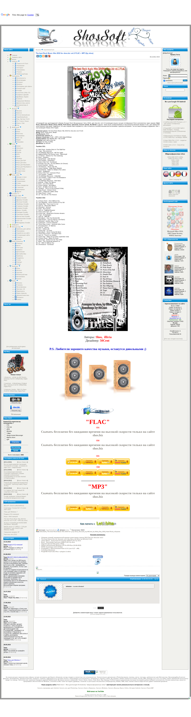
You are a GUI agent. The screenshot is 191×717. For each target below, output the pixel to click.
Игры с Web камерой (11, 516)
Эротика (19, 272)
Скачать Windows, (102, 688)
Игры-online (16, 175)
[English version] (166, 176)
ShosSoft (43, 531)
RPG (18, 154)
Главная (14, 55)
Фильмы (19, 283)
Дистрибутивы (21, 254)
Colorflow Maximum (48, 550)
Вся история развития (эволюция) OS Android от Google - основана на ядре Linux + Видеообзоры (15, 465)
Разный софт (21, 88)
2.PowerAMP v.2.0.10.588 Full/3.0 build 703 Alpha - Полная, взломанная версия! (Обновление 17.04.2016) (174, 130)
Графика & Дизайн (23, 94)
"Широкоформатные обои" (96, 684)
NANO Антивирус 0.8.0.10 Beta (52, 547)
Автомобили (21, 276)
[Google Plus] (49, 56)
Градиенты (20, 258)
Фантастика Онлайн (23, 216)
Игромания (20, 65)
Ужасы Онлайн (22, 198)
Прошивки (20, 142)
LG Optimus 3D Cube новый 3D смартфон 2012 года (14, 491)
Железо (19, 270)
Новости (14, 61)
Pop (18, 125)
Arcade (19, 150)
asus (10, 546)
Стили (19, 260)
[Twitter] (40, 56)
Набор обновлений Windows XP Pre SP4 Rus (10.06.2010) (61, 545)
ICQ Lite (9, 427)
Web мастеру (16, 227)
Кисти (18, 245)
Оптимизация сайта (23, 235)
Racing (19, 152)
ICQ (8, 425)
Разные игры (21, 169)
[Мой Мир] (46, 56)
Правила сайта (16, 57)
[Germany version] (178, 176)
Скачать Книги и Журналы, (87, 688)
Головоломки (21, 181)
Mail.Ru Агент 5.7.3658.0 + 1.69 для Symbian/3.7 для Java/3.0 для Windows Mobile (15, 528)
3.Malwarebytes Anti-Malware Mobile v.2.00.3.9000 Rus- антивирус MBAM (175, 136)
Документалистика (23, 295)
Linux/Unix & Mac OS (23, 92)
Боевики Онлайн (22, 208)
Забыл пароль (171, 82)
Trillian (9, 433)
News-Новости (22, 462)
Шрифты (19, 249)
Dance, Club (20, 123)
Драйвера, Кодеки (22, 97)
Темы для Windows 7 (11, 512)
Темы (18, 129)
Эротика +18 (21, 289)
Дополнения (21, 251)
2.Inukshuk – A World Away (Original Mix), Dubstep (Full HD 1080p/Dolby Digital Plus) (15, 385)
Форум (13, 59)
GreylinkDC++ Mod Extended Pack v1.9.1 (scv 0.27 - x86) (60, 548)
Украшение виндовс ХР (11, 532)
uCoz (96, 696)
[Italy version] (172, 176)
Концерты (20, 297)
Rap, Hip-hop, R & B (23, 119)
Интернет (20, 67)
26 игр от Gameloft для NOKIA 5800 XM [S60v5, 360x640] (15, 523)
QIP (8, 439)
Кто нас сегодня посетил (173, 339)
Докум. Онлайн (22, 210)
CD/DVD (19, 99)
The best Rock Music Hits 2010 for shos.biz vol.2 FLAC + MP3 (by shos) (16, 519)
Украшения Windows (23, 101)
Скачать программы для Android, (48, 688)
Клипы (19, 299)
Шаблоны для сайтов (24, 229)
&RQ (8, 429)
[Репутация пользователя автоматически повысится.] (98, 556)
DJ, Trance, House (23, 121)
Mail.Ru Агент (11, 437)
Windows (19, 84)
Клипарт (19, 262)
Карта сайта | (103, 696)
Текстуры (20, 247)
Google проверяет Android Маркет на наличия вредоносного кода (15, 497)
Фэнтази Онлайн (22, 202)
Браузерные (21, 189)
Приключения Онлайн (24, 218)
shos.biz (81, 531)
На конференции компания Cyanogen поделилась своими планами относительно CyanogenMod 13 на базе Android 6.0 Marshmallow (15, 475)
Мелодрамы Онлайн (23, 222)
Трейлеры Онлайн (23, 204)
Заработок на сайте (23, 233)
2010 (103, 531)
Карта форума (111, 696)
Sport (18, 156)
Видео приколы (22, 293)
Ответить (17, 549)
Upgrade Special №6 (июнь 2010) (52, 544)
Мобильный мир (22, 74)
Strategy (19, 158)
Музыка (14, 108)
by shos (75, 531)
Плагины (19, 243)
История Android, (135, 688)
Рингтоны (20, 133)
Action (19, 146)
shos (10, 661)
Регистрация (95, 614)
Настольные (21, 179)
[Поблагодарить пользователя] (95, 337)
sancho (11, 559)
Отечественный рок (23, 115)
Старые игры (21, 171)
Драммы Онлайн (22, 200)
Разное (19, 72)
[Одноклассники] (43, 56)
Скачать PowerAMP (147, 688)
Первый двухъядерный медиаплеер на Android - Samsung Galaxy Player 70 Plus (16, 484)
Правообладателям (81, 696)
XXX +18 (19, 137)
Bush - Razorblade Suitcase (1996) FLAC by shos (58, 542)
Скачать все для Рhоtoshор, (68, 688)
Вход (102, 614)
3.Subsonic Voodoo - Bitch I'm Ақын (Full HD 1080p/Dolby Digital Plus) (15, 390)
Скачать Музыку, (113, 688)
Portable (19, 90)
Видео (19, 140)
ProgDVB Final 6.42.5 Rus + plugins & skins (56, 551)
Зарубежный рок (22, 117)
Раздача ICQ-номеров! (11, 514)
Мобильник (15, 127)
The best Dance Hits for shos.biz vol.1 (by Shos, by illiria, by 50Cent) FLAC (66, 539)
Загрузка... (39, 569)
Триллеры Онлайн (23, 214)
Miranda (9, 431)
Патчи (19, 173)
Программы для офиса (24, 86)
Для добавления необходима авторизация (15, 347)
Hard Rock (109, 531)
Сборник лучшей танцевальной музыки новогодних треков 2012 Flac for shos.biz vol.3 (72, 537)
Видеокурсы (21, 291)
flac (100, 531)
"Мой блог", (61, 684)
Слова (19, 183)
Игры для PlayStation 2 (24, 167)
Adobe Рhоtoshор (17, 241)
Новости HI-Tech (22, 63)
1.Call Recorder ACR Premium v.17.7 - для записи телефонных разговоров (174, 123)
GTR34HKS (12, 649)
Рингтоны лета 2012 (10, 534)
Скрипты (19, 237)
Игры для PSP (21, 160)
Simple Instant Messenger (15, 435)
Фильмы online (16, 195)
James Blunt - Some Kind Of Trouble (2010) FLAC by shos (61, 540)
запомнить (169, 80)
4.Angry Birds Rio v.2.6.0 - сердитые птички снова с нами (174, 141)
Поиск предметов (22, 185)
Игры (18, 131)
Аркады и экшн (22, 177)
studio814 (12, 596)
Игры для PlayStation (23, 164)
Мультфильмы (21, 287)
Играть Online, (124, 688)
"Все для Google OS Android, (75, 684)
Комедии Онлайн (22, 212)
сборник (117, 531)
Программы (21, 70)
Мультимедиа (21, 80)
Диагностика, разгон (23, 103)
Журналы (14, 266)
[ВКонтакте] (38, 56)
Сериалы (20, 285)
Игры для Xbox (21, 162)
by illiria (95, 531)
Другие (19, 191)
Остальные (16, 414)
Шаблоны (20, 256)
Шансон (19, 113)
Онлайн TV (15, 193)
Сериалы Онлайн (22, 206)
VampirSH (12, 621)
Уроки (19, 264)
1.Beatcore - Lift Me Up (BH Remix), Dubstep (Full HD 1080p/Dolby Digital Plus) (15, 378)
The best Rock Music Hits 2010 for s (59, 531)
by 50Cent (88, 531)
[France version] (184, 176)
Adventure (20, 148)
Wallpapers (15, 225)
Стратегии (20, 187)
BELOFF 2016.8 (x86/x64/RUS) (14, 505)
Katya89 (11, 607)
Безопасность (21, 78)
